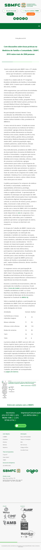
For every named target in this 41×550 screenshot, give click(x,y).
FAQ (21, 442)
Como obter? (6, 457)
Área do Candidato (31, 11)
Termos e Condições (25, 439)
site (19, 213)
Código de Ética (24, 447)
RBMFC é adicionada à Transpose (28, 385)
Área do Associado (11, 11)
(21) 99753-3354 (30, 415)
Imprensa (5, 447)
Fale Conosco (21, 425)
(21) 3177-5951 (8, 415)
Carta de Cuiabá (14, 288)
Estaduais (5, 439)
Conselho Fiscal (24, 450)
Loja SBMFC (31, 14)
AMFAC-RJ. (25, 297)
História (5, 442)
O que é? (5, 454)
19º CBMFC (10, 14)
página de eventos (12, 372)
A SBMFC (5, 436)
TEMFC (4, 460)
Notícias (5, 444)
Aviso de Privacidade (25, 436)
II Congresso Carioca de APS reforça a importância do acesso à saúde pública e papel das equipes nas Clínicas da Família (22, 383)
